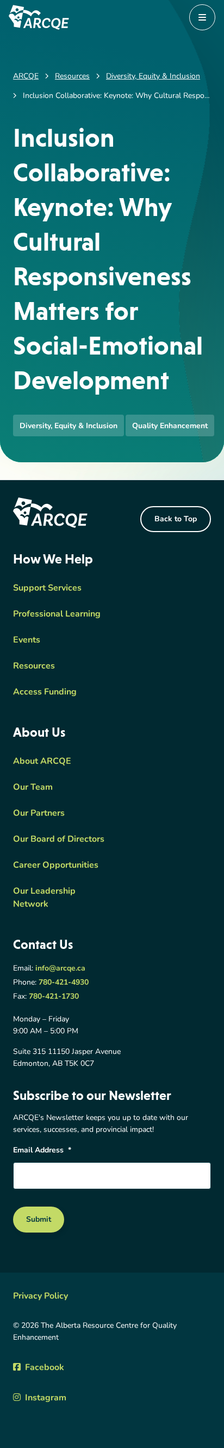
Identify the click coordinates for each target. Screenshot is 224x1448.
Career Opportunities (55, 865)
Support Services (47, 588)
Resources (34, 666)
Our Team (33, 787)
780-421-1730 (54, 997)
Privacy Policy (40, 1296)
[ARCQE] (39, 17)
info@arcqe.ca (60, 969)
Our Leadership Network (44, 898)
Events (26, 640)
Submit (38, 1220)
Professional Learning (57, 614)
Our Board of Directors (58, 839)
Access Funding (45, 692)
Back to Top (175, 519)
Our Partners (39, 813)
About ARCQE (42, 761)
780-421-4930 (64, 983)
